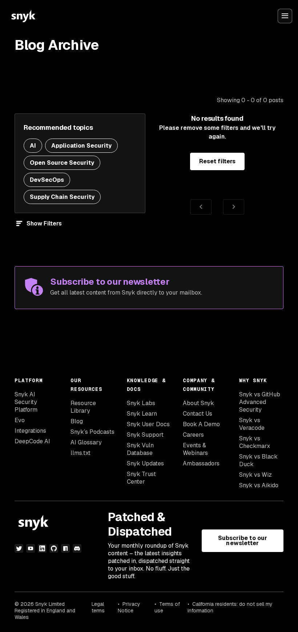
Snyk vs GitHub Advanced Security (259, 402)
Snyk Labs (141, 403)
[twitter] (19, 548)
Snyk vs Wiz (255, 475)
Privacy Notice (129, 607)
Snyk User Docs (148, 424)
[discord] (77, 548)
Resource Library (83, 407)
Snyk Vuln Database (140, 449)
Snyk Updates (145, 463)
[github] (53, 548)
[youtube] (30, 548)
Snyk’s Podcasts (92, 432)
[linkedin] (42, 548)
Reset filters (217, 161)
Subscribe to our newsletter (242, 540)
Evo (20, 420)
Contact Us (197, 413)
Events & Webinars (195, 449)
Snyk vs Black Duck (258, 460)
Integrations (30, 431)
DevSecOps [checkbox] (47, 180)
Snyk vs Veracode (252, 424)
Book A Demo (201, 424)
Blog (77, 421)
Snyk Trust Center (141, 477)
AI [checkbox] (33, 145)
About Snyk (198, 403)
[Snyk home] (23, 16)
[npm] (65, 548)
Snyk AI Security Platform (26, 402)
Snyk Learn (142, 413)
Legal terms (98, 607)
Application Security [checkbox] (81, 145)
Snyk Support (145, 435)
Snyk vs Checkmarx (254, 442)
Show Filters (44, 223)
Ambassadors (201, 463)
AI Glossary (86, 442)
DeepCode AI (32, 441)
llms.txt (80, 453)
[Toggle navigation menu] (285, 16)
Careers (193, 435)
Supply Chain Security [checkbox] (62, 197)
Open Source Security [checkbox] (62, 163)
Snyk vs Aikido (258, 485)
